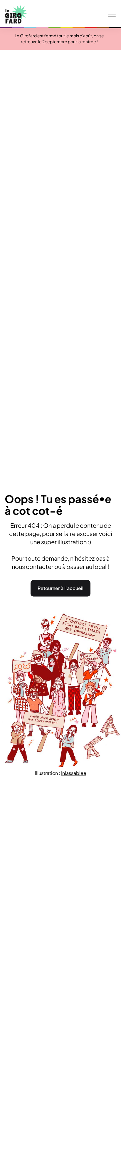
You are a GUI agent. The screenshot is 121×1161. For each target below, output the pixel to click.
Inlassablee (73, 773)
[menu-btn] (111, 14)
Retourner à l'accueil (60, 588)
